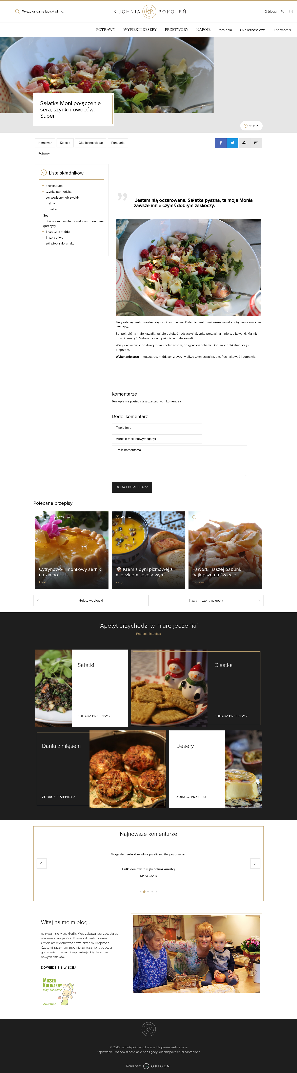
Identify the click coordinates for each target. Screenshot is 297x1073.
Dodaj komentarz (132, 487)
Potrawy (105, 30)
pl (282, 12)
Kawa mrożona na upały (206, 601)
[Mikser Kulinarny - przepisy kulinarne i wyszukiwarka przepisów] (59, 991)
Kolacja (65, 143)
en (291, 12)
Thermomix (282, 30)
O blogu (270, 12)
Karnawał (45, 143)
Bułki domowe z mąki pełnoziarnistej (83, 869)
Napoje (203, 30)
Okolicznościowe (253, 30)
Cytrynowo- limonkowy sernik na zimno (70, 572)
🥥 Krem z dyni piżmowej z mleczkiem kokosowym (144, 572)
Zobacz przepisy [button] (93, 716)
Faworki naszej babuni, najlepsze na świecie (217, 572)
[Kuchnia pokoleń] (148, 10)
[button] (42, 863)
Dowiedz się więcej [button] (58, 968)
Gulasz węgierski (91, 601)
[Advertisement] (186, 176)
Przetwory (177, 30)
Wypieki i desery (140, 30)
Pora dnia (225, 30)
